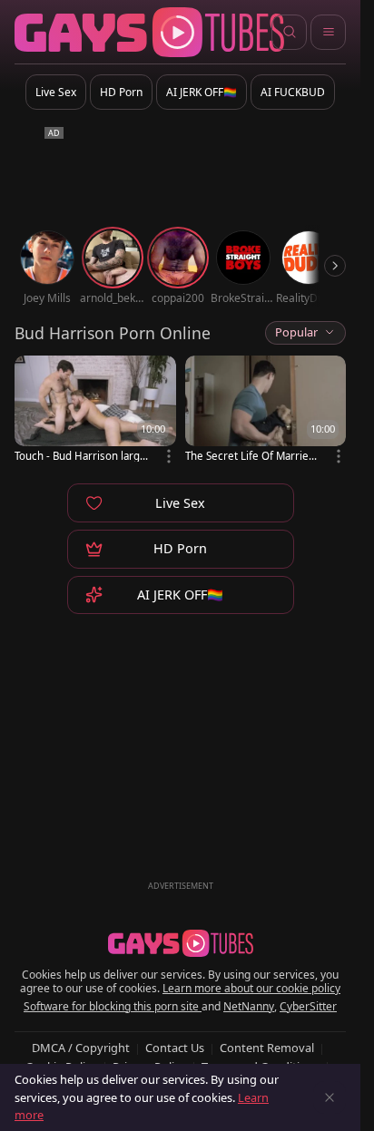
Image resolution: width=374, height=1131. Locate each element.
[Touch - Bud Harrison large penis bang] (95, 410)
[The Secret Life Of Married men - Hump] (266, 410)
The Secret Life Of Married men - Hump (250, 456)
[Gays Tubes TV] (180, 943)
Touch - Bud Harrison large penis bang (80, 456)
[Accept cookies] (329, 1097)
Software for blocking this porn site (113, 1006)
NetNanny (248, 1006)
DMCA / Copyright (81, 1047)
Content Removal (267, 1047)
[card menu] (169, 456)
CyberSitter (308, 1006)
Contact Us (174, 1047)
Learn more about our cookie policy (251, 988)
